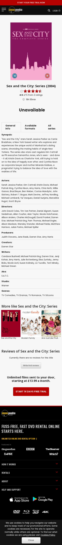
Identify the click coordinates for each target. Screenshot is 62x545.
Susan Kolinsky (27, 263)
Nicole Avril (13, 263)
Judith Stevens (9, 236)
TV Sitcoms (48, 295)
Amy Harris (47, 236)
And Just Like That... (50, 338)
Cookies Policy (47, 535)
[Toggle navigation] (5, 9)
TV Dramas (21, 295)
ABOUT (5, 481)
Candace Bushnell (11, 256)
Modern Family (28, 338)
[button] (48, 10)
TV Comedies (8, 295)
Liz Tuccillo (40, 263)
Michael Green (9, 266)
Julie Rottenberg (29, 259)
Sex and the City (8, 338)
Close (31, 540)
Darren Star (35, 236)
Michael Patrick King (31, 256)
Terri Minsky (53, 263)
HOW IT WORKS (9, 464)
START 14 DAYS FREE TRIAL (31, 391)
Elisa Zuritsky (45, 259)
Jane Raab (23, 236)
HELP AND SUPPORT (11, 489)
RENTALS (6, 472)
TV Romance (34, 295)
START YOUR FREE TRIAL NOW (31, 2)
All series (51, 127)
